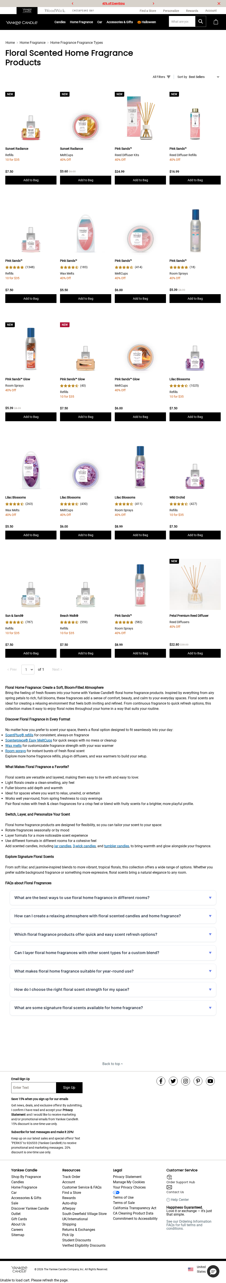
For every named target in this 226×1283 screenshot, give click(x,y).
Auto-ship (69, 1203)
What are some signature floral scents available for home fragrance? (78, 1007)
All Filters (159, 77)
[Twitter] (173, 1081)
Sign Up (69, 1087)
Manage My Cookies (129, 1182)
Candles (60, 22)
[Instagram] (185, 1081)
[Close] (218, 3)
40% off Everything (113, 3)
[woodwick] (55, 10)
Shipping (69, 1224)
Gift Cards (19, 1219)
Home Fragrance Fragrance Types (76, 43)
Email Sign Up (20, 1079)
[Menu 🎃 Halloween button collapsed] (156, 22)
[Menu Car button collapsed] (102, 22)
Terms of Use (123, 1197)
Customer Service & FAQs (82, 1187)
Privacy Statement (127, 1177)
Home (10, 43)
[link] (20, 267)
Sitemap (17, 1235)
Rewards (69, 1198)
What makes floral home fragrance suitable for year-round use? (74, 971)
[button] (213, 1271)
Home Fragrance (81, 22)
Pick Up (68, 1235)
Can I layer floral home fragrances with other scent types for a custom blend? (86, 952)
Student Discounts (76, 1240)
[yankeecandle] (29, 10)
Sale (14, 1203)
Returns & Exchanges (78, 1230)
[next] (153, 3)
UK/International (75, 1219)
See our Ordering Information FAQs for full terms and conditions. (188, 1225)
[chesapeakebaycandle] (83, 10)
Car (14, 1193)
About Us (18, 1224)
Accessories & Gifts (120, 22)
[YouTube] (210, 1081)
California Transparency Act (134, 1208)
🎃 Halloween (146, 22)
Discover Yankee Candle (30, 1208)
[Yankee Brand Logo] (22, 22)
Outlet (16, 1214)
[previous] (72, 3)
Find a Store (71, 1193)
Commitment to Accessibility (135, 1219)
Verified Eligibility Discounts (83, 1245)
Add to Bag (31, 180)
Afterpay (68, 1208)
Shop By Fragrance (26, 1177)
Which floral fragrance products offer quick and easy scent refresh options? (85, 934)
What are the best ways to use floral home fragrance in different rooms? (82, 897)
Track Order (71, 1177)
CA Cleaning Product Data (133, 1213)
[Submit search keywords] (200, 21)
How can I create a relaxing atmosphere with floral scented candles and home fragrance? (97, 916)
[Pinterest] (198, 1081)
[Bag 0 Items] (215, 22)
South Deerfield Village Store (84, 1214)
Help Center (180, 1200)
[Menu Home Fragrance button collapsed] (93, 22)
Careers (17, 1230)
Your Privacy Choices (129, 1187)
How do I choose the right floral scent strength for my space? (71, 989)
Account (68, 1182)
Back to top (111, 1064)
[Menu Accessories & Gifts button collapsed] (133, 22)
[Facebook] (160, 1081)
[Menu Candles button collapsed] (65, 22)
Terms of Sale (124, 1203)
